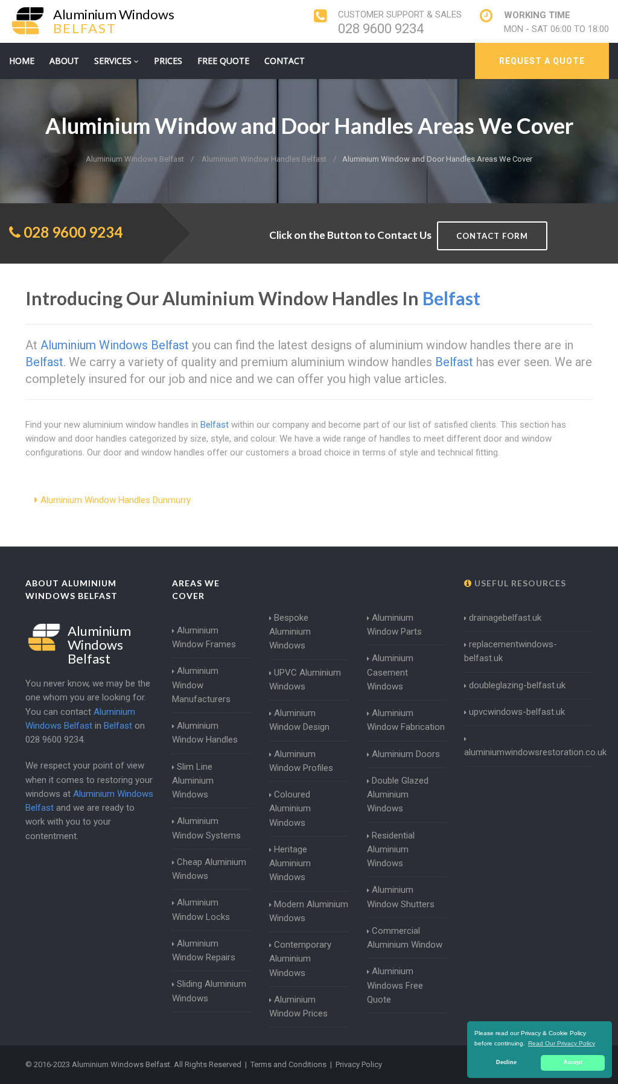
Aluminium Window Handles (205, 732)
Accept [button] (573, 1062)
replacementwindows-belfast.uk (510, 651)
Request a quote (542, 61)
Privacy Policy (359, 1064)
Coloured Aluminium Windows (290, 808)
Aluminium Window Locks (201, 909)
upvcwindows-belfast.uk (517, 711)
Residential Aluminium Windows (391, 849)
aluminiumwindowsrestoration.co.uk (535, 752)
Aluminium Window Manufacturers (201, 685)
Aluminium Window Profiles (301, 761)
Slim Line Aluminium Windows (193, 780)
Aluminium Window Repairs (203, 950)
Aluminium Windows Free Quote (395, 985)
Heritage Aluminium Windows (290, 863)
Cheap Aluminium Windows (209, 869)
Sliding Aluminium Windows (209, 990)
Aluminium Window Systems (206, 828)
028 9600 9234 (381, 28)
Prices (168, 60)
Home (21, 60)
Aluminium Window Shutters (401, 896)
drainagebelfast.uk (505, 617)
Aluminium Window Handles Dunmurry (115, 500)
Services (114, 60)
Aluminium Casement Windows (390, 672)
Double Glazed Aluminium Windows (397, 794)
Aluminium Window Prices (298, 1006)
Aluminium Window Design (299, 720)
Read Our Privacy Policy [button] (561, 1043)
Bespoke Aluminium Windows (290, 631)
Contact (284, 60)
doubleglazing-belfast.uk (517, 685)
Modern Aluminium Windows (308, 911)
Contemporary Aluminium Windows (300, 958)
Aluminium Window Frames (204, 637)
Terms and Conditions (288, 1064)
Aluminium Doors (406, 754)
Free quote (223, 60)
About (64, 60)
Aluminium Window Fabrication (406, 720)
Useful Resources (519, 583)
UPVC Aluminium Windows (305, 679)
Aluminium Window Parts (394, 624)
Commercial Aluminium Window (404, 937)
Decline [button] (506, 1062)
